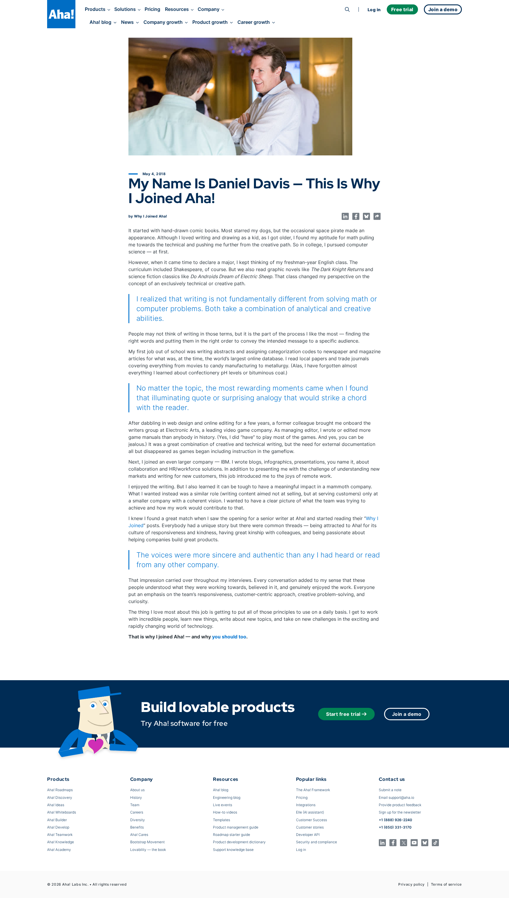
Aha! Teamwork (59, 834)
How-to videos (225, 812)
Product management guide (235, 827)
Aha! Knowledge (60, 842)
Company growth (163, 22)
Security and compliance (316, 842)
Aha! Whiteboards (61, 812)
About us (137, 790)
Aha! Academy (59, 849)
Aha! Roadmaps (60, 790)
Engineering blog (226, 797)
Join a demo (407, 714)
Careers (136, 812)
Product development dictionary (239, 842)
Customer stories (310, 827)
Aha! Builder (57, 820)
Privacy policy (411, 884)
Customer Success (311, 820)
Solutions (125, 9)
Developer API (308, 834)
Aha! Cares (139, 834)
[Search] (347, 9)
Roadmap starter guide (231, 834)
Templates (221, 820)
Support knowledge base (233, 849)
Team (134, 805)
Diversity (137, 820)
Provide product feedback (400, 805)
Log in (374, 9)
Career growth (253, 22)
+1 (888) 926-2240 (395, 820)
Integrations (305, 805)
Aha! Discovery (59, 797)
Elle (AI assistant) (310, 812)
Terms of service (446, 884)
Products (95, 9)
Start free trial (343, 714)
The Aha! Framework (313, 790)
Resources (177, 9)
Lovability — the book (148, 849)
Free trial (402, 9)
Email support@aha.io (396, 797)
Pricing (152, 9)
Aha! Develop (58, 827)
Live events (222, 805)
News (127, 22)
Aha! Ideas (55, 805)
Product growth (210, 22)
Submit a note (390, 790)
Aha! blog (100, 22)
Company (208, 9)
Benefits (137, 827)
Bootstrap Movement (147, 842)
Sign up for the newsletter (400, 812)
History (136, 797)
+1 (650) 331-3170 (395, 827)
